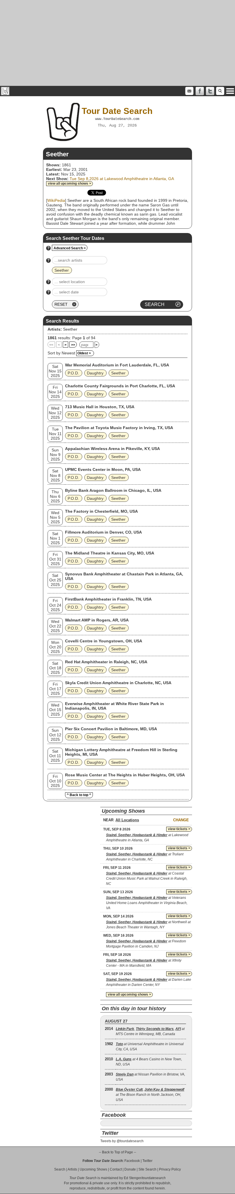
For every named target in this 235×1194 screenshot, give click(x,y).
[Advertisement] (117, 43)
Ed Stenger (132, 1178)
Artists (72, 1169)
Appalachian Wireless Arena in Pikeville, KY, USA (112, 448)
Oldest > (84, 353)
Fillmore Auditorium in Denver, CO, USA (103, 532)
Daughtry (95, 373)
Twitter (147, 1161)
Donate (130, 1169)
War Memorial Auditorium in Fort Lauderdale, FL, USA (117, 365)
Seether (70, 329)
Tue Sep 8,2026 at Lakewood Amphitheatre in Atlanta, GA (122, 178)
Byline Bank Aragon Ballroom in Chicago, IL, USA (113, 490)
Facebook (132, 1161)
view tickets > (179, 829)
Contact (116, 1169)
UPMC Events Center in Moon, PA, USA (103, 469)
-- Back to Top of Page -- (117, 1152)
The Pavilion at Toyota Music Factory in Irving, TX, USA (119, 427)
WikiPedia (56, 200)
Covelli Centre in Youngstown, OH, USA (103, 641)
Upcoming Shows (93, 1169)
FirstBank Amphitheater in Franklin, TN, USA (108, 599)
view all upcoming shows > (69, 183)
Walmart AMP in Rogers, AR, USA (97, 620)
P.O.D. (73, 373)
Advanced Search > (70, 248)
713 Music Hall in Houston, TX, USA (99, 406)
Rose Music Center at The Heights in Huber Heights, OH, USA (125, 775)
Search (59, 1169)
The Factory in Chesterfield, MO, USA (101, 511)
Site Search (147, 1169)
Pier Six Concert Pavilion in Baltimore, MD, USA (111, 729)
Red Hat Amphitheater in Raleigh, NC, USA (106, 662)
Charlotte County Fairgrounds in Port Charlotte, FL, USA (120, 386)
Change (181, 820)
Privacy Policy (170, 1169)
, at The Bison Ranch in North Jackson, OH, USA (150, 1095)
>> (73, 345)
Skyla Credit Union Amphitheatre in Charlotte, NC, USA (118, 682)
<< (51, 345)
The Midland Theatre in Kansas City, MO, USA (109, 553)
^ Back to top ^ (79, 795)
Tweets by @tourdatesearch (122, 1141)
